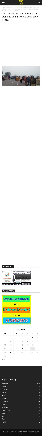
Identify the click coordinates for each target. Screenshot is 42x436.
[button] (3, 2)
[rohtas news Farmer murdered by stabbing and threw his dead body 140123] (21, 86)
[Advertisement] (21, 44)
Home (3, 7)
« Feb (3, 359)
